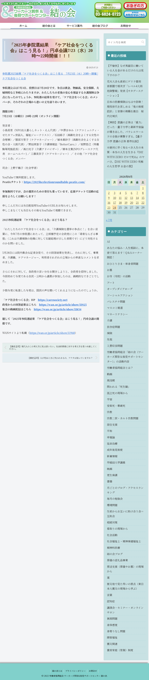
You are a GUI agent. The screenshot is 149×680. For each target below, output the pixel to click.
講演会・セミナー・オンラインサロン (125, 610)
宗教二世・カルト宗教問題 (122, 418)
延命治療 (112, 443)
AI (108, 241)
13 (131, 198)
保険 (109, 333)
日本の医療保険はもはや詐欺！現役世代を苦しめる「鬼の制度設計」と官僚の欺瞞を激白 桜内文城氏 (125, 109)
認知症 (111, 601)
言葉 (109, 595)
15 (143, 198)
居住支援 (112, 424)
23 (108, 207)
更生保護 (112, 475)
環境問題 (112, 505)
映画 (109, 469)
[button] (143, 42)
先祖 (109, 339)
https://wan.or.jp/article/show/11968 (52, 333)
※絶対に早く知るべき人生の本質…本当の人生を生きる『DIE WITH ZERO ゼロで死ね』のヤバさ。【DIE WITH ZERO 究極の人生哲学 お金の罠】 (125, 156)
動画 (109, 374)
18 (120, 202)
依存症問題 (113, 327)
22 (142, 202)
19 (126, 202)
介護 (109, 320)
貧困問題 (112, 618)
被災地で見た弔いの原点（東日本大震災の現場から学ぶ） (125, 586)
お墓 (109, 270)
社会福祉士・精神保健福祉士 (124, 541)
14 (137, 198)
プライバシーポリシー (75, 670)
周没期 (111, 380)
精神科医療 (113, 547)
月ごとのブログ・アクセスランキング (125, 490)
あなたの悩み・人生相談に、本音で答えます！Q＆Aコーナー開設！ (125, 252)
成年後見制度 (115, 450)
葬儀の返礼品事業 (117, 560)
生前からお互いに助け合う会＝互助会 (125, 513)
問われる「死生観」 (119, 386)
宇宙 (109, 399)
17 (114, 202)
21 (137, 202)
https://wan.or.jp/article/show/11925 (63, 304)
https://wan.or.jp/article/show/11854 (57, 309)
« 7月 (109, 220)
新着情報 (112, 456)
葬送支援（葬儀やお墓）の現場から (125, 569)
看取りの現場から (117, 528)
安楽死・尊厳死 (116, 406)
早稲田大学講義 (116, 462)
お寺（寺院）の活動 (119, 276)
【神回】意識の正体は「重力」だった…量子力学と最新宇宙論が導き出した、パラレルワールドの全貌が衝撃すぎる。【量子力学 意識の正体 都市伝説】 (125, 131)
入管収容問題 (115, 346)
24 (114, 207)
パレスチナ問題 (116, 301)
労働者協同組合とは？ (120, 368)
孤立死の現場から (117, 393)
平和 (109, 431)
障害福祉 (112, 637)
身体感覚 (112, 625)
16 (109, 202)
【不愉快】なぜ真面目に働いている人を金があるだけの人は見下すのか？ (125, 70)
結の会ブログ (115, 554)
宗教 (109, 412)
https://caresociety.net (52, 300)
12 (126, 198)
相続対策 (112, 522)
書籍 (109, 481)
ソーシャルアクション (120, 295)
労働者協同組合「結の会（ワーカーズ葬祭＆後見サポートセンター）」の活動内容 (125, 356)
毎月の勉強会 (115, 498)
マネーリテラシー (117, 314)
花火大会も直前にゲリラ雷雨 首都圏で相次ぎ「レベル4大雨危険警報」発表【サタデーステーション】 (125, 88)
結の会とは (57, 670)
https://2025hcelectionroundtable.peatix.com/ (54, 182)
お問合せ (93, 670)
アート (111, 282)
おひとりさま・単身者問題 (122, 264)
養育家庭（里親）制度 (120, 650)
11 (120, 198)
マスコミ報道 (115, 308)
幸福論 (111, 437)
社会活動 (112, 535)
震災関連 (112, 644)
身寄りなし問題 (116, 631)
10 (114, 198)
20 (131, 202)
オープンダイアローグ (120, 289)
